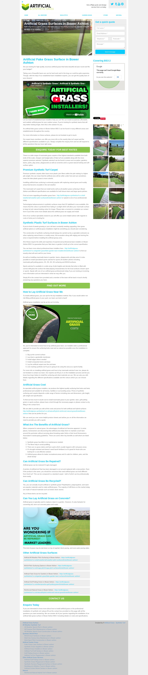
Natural (119, 15)
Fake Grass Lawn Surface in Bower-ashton (39, 644)
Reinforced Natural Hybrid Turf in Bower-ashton (40, 672)
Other (105, 15)
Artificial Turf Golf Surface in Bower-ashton (38, 651)
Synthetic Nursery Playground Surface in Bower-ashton (43, 664)
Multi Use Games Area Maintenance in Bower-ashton (42, 638)
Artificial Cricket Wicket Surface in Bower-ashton (40, 668)
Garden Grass (87, 15)
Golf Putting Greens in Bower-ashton (37, 653)
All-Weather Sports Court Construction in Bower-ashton (43, 631)
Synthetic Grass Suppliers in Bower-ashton (39, 646)
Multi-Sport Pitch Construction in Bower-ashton (40, 640)
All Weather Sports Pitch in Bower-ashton (38, 627)
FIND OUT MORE (56, 285)
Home (26, 15)
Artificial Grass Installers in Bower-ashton (38, 649)
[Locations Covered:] (22, 2)
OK (118, 77)
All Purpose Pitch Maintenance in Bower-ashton (40, 629)
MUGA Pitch (64, 15)
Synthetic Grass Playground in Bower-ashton (39, 662)
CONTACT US (56, 598)
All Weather (42, 15)
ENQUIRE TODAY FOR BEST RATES (56, 149)
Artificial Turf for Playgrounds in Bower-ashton (40, 655)
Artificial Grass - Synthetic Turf (115, 623)
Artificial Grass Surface (30, 623)
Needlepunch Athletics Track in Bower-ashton (39, 666)
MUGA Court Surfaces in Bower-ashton (37, 636)
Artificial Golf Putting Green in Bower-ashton (39, 659)
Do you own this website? (104, 77)
